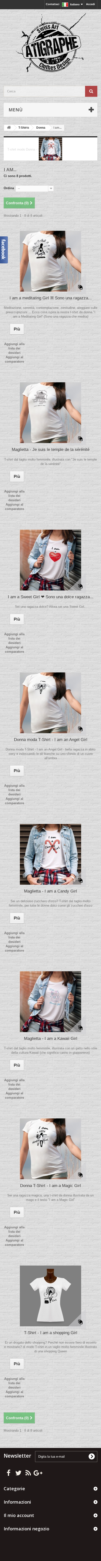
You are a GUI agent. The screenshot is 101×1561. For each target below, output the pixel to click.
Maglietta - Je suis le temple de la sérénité (50, 449)
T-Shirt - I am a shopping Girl (50, 1332)
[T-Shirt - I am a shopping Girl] (50, 1296)
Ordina (9, 188)
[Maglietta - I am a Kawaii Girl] (50, 1001)
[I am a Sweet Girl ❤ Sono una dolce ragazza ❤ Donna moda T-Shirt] (50, 560)
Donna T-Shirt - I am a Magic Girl (50, 1185)
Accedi (90, 4)
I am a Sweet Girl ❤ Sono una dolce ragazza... (50, 597)
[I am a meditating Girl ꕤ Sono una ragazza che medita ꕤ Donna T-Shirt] (50, 261)
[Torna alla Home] (8, 128)
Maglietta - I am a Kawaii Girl (50, 1038)
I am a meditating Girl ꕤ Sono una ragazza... (51, 298)
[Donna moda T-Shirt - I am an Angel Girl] (50, 702)
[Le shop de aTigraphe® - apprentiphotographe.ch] (50, 43)
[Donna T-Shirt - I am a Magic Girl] (50, 1148)
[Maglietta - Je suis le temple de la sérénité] (50, 412)
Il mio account (19, 1515)
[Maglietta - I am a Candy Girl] (50, 854)
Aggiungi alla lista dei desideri (14, 348)
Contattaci (52, 4)
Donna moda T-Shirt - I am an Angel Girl (50, 739)
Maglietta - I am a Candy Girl (50, 891)
